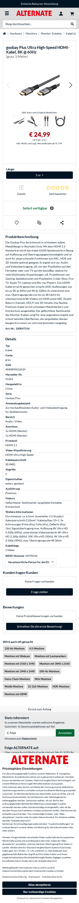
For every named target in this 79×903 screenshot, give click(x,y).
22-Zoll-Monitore (38, 686)
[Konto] (61, 13)
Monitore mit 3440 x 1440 (20, 671)
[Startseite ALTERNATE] (34, 13)
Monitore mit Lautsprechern (50, 656)
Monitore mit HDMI (16, 694)
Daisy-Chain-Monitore (17, 679)
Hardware (16, 33)
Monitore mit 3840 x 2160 (55, 663)
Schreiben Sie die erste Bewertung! (39, 626)
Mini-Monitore (43, 679)
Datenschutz (29, 738)
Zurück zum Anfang (39, 709)
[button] (8, 85)
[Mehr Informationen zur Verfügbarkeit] (51, 208)
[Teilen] (62, 223)
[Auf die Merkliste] (17, 223)
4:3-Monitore (36, 648)
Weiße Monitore (14, 686)
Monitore (31, 33)
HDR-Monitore (61, 686)
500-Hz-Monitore (49, 671)
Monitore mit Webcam (17, 656)
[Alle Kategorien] (7, 13)
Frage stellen (39, 592)
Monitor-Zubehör (51, 33)
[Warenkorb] (72, 13)
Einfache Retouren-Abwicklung (39, 3)
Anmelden (65, 733)
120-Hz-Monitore (15, 648)
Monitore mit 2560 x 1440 (20, 663)
